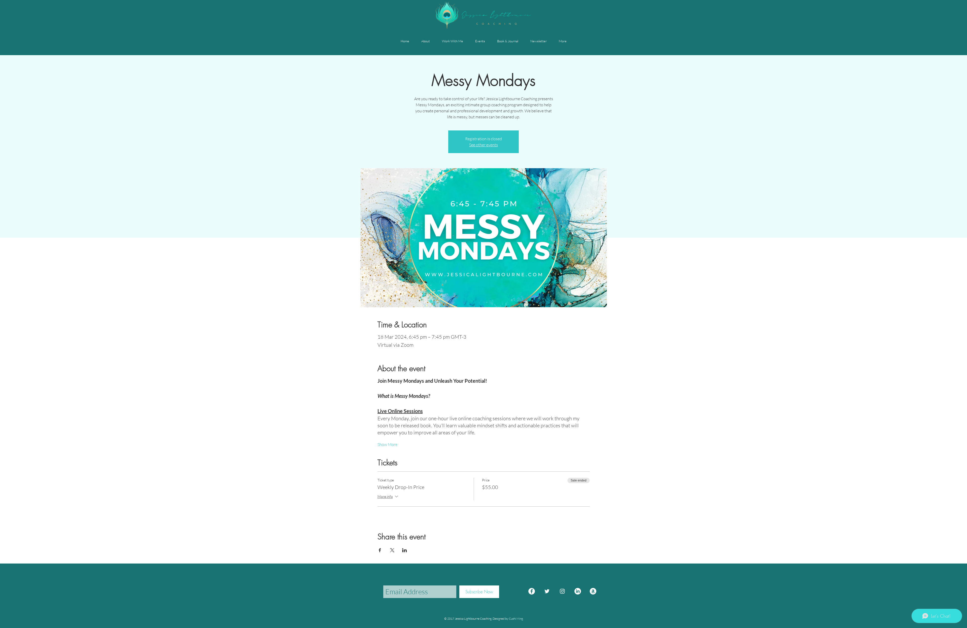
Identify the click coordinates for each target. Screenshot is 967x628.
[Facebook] (531, 591)
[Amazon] (593, 591)
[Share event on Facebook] (379, 550)
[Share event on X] (392, 550)
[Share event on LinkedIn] (404, 550)
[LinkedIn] (577, 591)
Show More (387, 444)
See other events (483, 144)
